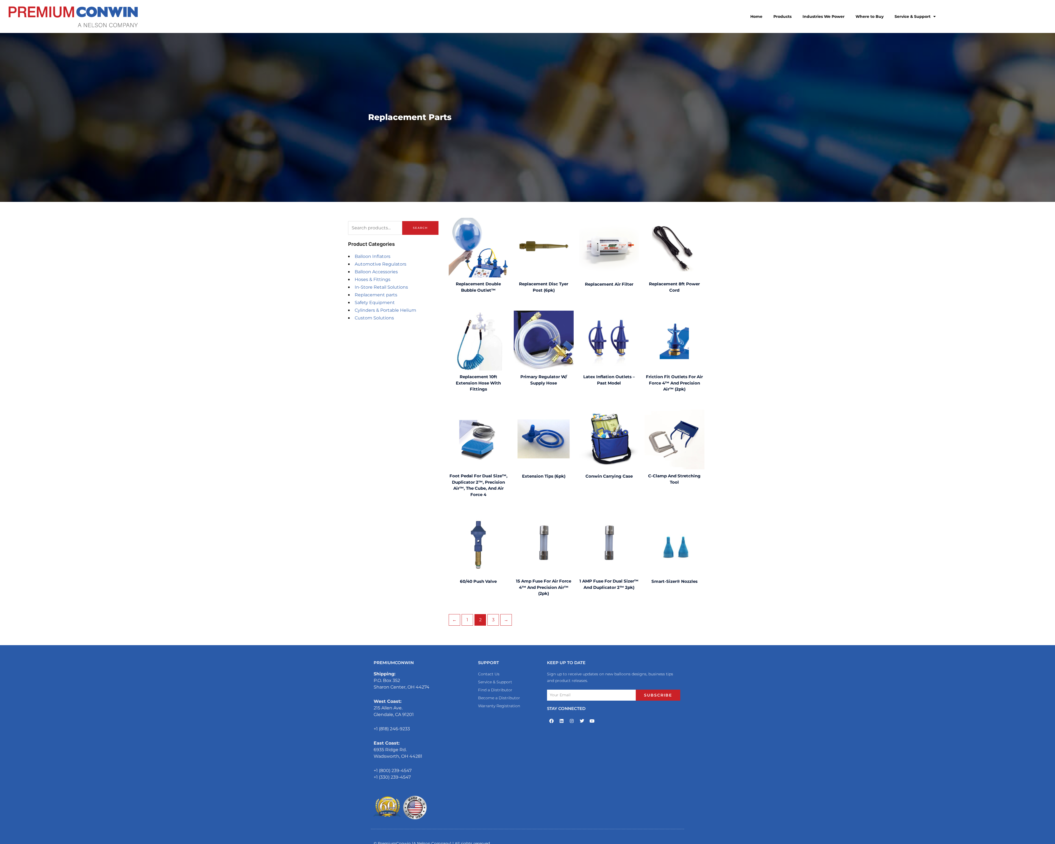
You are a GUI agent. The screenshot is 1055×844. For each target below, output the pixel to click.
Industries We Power (824, 16)
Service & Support (913, 16)
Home (756, 16)
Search (420, 228)
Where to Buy (870, 16)
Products (782, 16)
